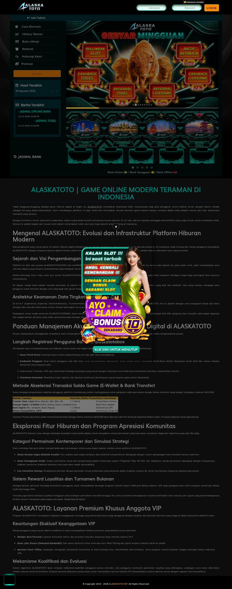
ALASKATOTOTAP (118, 583)
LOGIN (212, 8)
